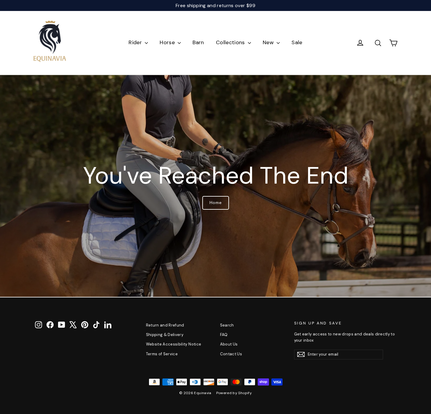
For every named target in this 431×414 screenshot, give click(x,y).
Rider (136, 42)
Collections (231, 42)
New (269, 42)
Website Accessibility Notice (173, 344)
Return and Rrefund (165, 325)
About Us (229, 344)
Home (215, 202)
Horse (168, 42)
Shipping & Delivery (165, 334)
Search (227, 325)
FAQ (224, 334)
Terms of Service (162, 353)
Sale (296, 42)
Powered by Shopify (234, 393)
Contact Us (231, 353)
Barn (198, 42)
